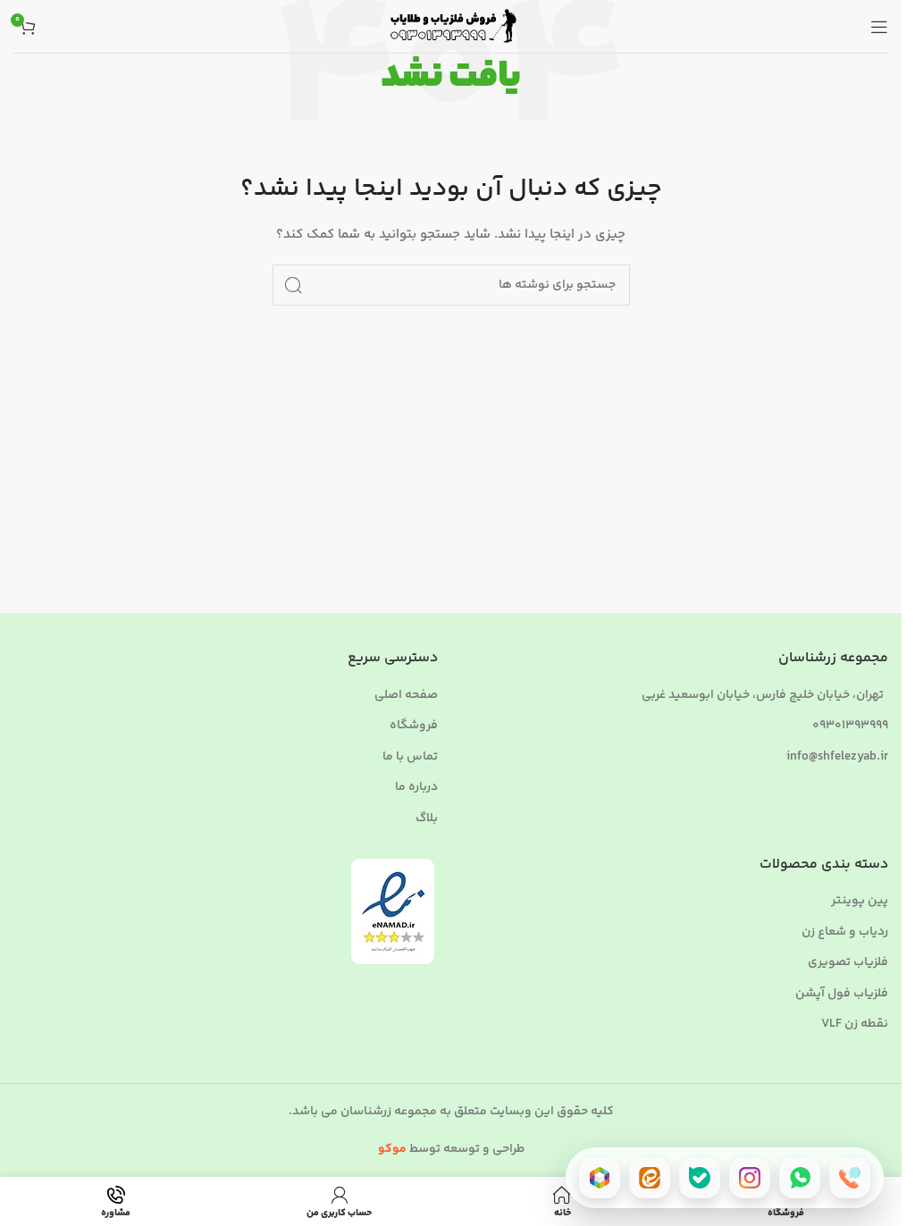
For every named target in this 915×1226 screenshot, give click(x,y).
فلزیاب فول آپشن (841, 994)
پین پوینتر (859, 902)
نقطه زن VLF (854, 1025)
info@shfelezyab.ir (837, 757)
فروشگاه (414, 726)
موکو (392, 1149)
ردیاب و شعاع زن (845, 933)
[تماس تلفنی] (849, 1177)
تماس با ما (410, 758)
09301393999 (850, 725)
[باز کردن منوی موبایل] (879, 27)
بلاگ (427, 819)
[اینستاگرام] (749, 1177)
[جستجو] (293, 285)
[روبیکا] (599, 1177)
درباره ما (416, 788)
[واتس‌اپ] (799, 1177)
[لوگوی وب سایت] (451, 27)
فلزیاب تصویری (848, 963)
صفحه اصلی (406, 696)
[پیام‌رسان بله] (699, 1177)
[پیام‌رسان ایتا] (649, 1177)
